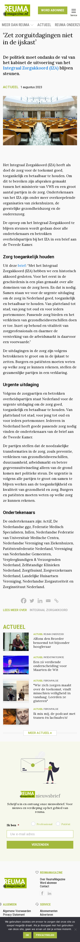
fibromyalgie (51, 680)
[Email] (48, 600)
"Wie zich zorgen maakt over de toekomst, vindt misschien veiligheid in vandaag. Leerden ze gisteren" (52, 693)
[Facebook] (23, 600)
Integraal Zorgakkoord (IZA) (30, 68)
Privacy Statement (14, 914)
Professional (44, 824)
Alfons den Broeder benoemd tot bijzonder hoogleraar (51, 642)
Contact (44, 886)
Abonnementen (48, 911)
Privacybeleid (45, 935)
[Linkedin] (40, 600)
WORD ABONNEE (52, 10)
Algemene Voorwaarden (17, 911)
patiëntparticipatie (54, 657)
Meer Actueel (39, 733)
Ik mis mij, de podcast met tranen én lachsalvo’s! (54, 716)
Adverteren (46, 914)
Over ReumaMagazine (52, 879)
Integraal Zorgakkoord (49, 610)
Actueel (44, 25)
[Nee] (75, 929)
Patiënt (65, 824)
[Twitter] (32, 600)
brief (21, 265)
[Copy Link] (56, 600)
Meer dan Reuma (15, 25)
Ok (27, 935)
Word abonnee (48, 883)
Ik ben (13, 825)
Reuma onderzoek (54, 634)
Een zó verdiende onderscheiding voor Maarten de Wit (50, 666)
